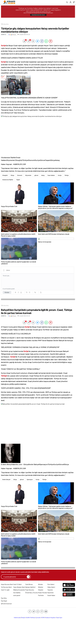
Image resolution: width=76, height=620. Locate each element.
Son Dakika (16, 592)
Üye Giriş (4, 598)
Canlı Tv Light (5, 590)
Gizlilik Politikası (30, 617)
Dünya (12, 175)
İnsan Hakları (51, 175)
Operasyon (30, 479)
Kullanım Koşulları (50, 617)
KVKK (43, 617)
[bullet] (29, 292)
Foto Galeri (50, 584)
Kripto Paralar (42, 592)
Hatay (43, 175)
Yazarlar (50, 590)
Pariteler (41, 595)
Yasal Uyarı (59, 617)
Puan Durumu (29, 590)
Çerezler (38, 617)
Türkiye (67, 175)
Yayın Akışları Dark (19, 587)
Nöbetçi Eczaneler (19, 590)
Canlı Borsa (29, 584)
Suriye (59, 175)
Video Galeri (51, 587)
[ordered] (26, 292)
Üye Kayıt (4, 601)
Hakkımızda (17, 617)
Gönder (7, 292)
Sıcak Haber (51, 595)
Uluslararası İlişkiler (7, 179)
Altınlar (40, 584)
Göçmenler (28, 175)
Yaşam (18, 179)
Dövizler (40, 587)
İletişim (23, 617)
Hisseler (40, 590)
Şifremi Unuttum (6, 603)
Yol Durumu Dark (6, 587)
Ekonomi (19, 175)
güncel (36, 175)
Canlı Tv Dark (17, 584)
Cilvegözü (5, 175)
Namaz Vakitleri (30, 587)
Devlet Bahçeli (6, 479)
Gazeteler (50, 592)
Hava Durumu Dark (7, 584)
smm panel (16, 595)
